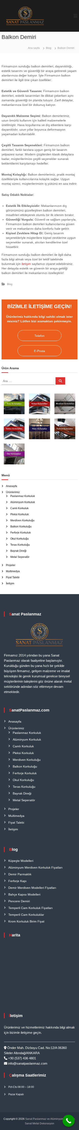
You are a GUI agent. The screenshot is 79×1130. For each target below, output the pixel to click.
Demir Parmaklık (19, 874)
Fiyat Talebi (13, 577)
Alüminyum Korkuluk (22, 502)
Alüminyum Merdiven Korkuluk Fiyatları (35, 867)
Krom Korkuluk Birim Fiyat (26, 921)
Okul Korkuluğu (19, 538)
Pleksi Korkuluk (19, 514)
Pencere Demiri (19, 901)
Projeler (10, 565)
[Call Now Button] (69, 1121)
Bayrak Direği (18, 550)
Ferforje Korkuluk (20, 532)
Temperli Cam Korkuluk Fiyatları (30, 908)
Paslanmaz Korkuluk (22, 496)
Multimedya (13, 571)
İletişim (10, 583)
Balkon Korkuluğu (21, 526)
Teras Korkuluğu (20, 544)
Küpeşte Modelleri (20, 860)
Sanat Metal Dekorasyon (39, 1123)
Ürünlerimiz (13, 492)
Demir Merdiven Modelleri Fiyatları (32, 887)
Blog (48, 48)
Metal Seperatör (19, 556)
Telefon (39, 335)
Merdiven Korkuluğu (22, 520)
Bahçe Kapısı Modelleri (24, 894)
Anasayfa (11, 486)
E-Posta (39, 351)
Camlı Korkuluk (19, 508)
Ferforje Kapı (17, 881)
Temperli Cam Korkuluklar (26, 914)
